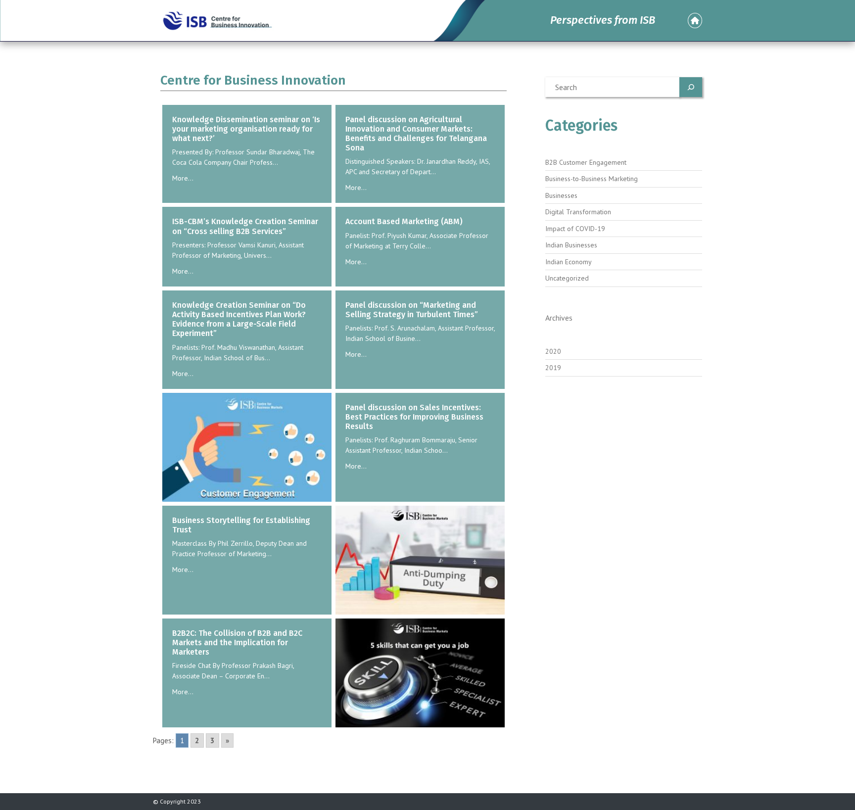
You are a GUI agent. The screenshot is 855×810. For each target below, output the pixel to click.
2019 (553, 367)
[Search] (690, 87)
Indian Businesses (571, 244)
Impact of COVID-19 (575, 228)
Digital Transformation (578, 211)
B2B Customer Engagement (585, 162)
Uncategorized (567, 278)
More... (182, 178)
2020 (553, 351)
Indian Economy (568, 261)
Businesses (561, 195)
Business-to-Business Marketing (591, 178)
